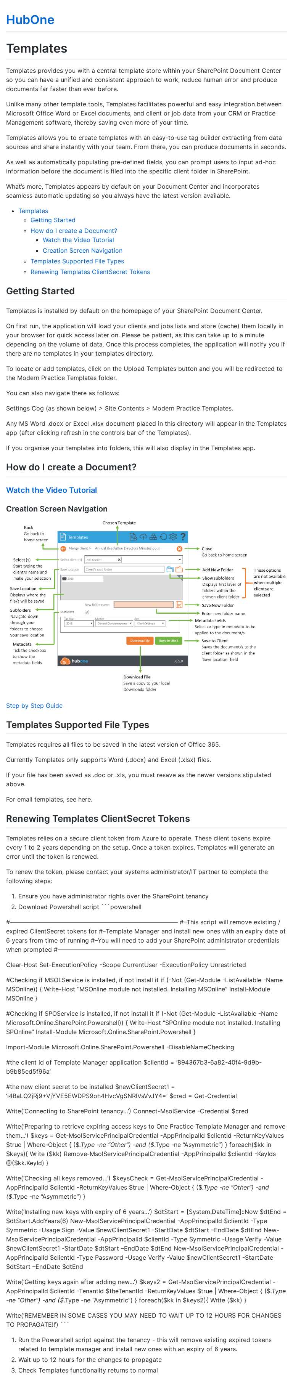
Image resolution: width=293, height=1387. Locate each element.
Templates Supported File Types (77, 261)
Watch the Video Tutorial (78, 240)
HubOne (30, 19)
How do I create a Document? (74, 230)
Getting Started (53, 220)
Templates (33, 211)
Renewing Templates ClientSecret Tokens (90, 272)
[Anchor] (79, 290)
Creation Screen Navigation (82, 250)
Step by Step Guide (34, 705)
